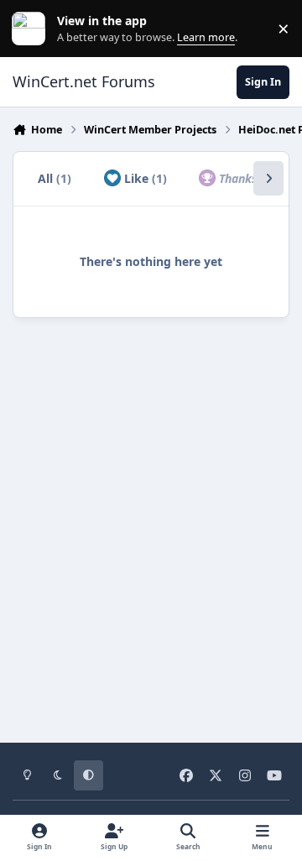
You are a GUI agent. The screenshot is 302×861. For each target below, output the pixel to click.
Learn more (32, 29)
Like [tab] (144, 178)
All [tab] (54, 178)
